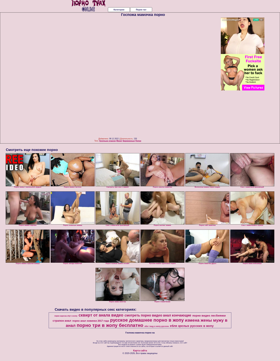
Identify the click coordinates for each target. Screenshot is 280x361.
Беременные (129, 141)
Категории (119, 9)
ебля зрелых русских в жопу (192, 326)
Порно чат (141, 9)
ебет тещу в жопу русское (157, 326)
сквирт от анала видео (101, 315)
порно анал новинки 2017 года (90, 320)
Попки (138, 141)
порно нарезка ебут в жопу (65, 316)
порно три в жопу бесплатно (110, 325)
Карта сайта (140, 350)
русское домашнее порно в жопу (147, 320)
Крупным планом (107, 141)
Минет (119, 141)
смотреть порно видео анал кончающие (158, 315)
